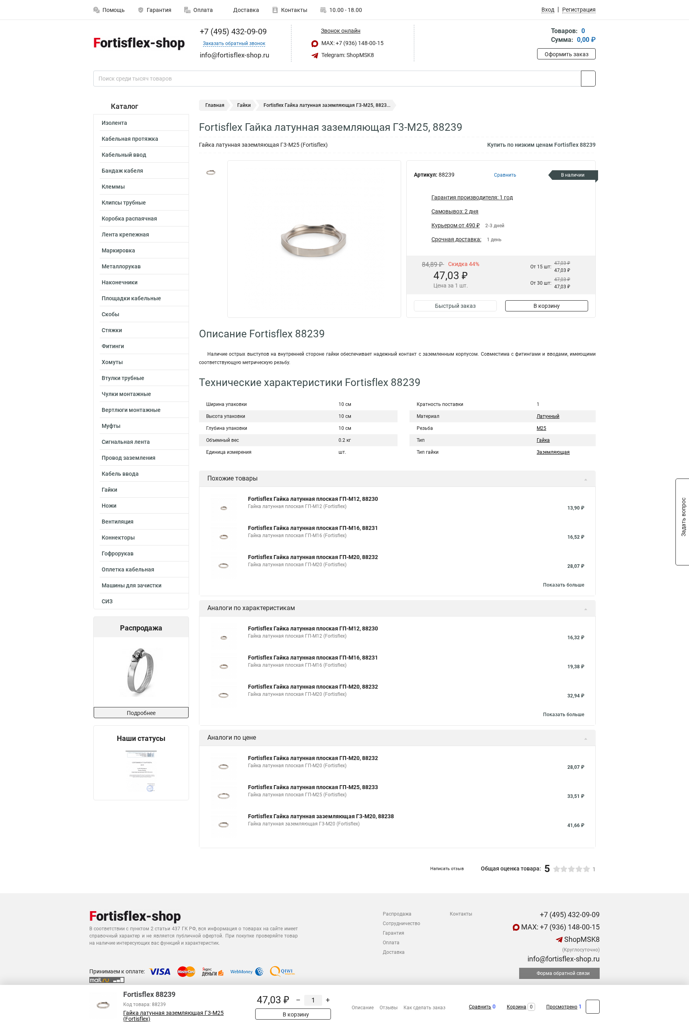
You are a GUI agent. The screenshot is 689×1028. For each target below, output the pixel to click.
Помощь (113, 10)
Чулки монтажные (126, 394)
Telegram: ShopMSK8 (347, 55)
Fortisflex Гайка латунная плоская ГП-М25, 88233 (313, 787)
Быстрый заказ (455, 306)
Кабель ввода (120, 474)
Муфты (111, 426)
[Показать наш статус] (141, 771)
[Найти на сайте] (588, 79)
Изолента (114, 123)
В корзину (546, 306)
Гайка (543, 440)
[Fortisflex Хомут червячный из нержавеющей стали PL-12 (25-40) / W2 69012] (140, 672)
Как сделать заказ (424, 1007)
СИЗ (107, 601)
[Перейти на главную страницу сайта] (138, 43)
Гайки (109, 489)
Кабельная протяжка (130, 139)
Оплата (203, 10)
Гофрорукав (118, 553)
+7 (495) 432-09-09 (232, 31)
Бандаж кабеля (122, 170)
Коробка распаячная (129, 218)
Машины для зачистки (131, 585)
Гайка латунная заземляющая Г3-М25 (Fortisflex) (173, 1016)
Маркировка (118, 250)
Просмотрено (561, 1007)
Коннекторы (118, 537)
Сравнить (480, 1007)
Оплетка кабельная (128, 569)
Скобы (110, 314)
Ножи (109, 505)
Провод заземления (129, 458)
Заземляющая (553, 452)
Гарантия (159, 10)
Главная (214, 105)
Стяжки (112, 330)
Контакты (294, 10)
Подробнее (141, 713)
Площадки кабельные (131, 298)
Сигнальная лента (126, 442)
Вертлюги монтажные (131, 410)
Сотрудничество (401, 923)
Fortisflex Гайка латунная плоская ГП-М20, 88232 (313, 557)
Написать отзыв (447, 868)
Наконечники (120, 282)
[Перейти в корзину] (542, 36)
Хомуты (112, 362)
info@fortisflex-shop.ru (563, 959)
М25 (541, 428)
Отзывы (389, 1007)
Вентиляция (118, 521)
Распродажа (397, 914)
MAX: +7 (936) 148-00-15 (352, 43)
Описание (363, 1007)
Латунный (548, 416)
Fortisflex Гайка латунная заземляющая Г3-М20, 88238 (321, 816)
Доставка (245, 10)
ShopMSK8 (581, 939)
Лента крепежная (125, 234)
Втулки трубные (123, 378)
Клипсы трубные (124, 202)
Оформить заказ (567, 54)
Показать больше (563, 585)
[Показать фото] (211, 172)
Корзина (516, 1007)
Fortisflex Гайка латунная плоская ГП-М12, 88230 (313, 499)
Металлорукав (121, 266)
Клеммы (113, 186)
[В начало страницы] (593, 1007)
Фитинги (113, 346)
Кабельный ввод (124, 155)
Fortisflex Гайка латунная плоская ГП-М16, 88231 (313, 528)
